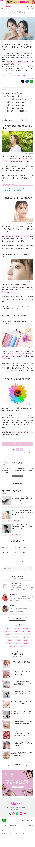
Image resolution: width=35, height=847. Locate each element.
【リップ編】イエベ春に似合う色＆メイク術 (15, 105)
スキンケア (5, 547)
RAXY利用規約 (10, 807)
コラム (3, 562)
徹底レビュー (9, 634)
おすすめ (10, 507)
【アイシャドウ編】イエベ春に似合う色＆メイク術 (17, 99)
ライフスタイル (13, 646)
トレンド (10, 75)
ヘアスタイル (16, 637)
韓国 (29, 631)
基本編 (10, 521)
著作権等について (23, 825)
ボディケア (22, 552)
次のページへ (17, 444)
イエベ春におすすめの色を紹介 (12, 96)
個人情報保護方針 (12, 825)
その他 (21, 562)
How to (4, 75)
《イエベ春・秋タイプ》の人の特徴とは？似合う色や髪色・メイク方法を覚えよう (18, 189)
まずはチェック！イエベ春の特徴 (12, 93)
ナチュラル (17, 534)
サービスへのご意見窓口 (20, 807)
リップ (7, 637)
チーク (25, 75)
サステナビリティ (23, 833)
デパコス (23, 507)
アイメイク (10, 73)
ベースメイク (23, 547)
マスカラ (30, 507)
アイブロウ (16, 521)
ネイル (21, 557)
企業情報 (4, 825)
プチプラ (17, 507)
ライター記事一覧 (17, 476)
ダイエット (9, 643)
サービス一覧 (5, 833)
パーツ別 (10, 534)
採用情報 (31, 825)
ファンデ (26, 643)
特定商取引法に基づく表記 (17, 809)
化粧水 (25, 640)
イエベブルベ (26, 637)
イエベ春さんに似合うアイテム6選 (13, 108)
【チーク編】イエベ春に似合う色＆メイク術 (15, 102)
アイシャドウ (18, 75)
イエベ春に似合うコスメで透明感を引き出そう (16, 111)
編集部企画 (25, 628)
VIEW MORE (17, 619)
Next (30, 452)
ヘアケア (4, 557)
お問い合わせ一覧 (13, 833)
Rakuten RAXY (9, 7)
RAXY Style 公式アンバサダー (11, 631)
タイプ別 (23, 646)
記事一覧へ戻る (17, 483)
